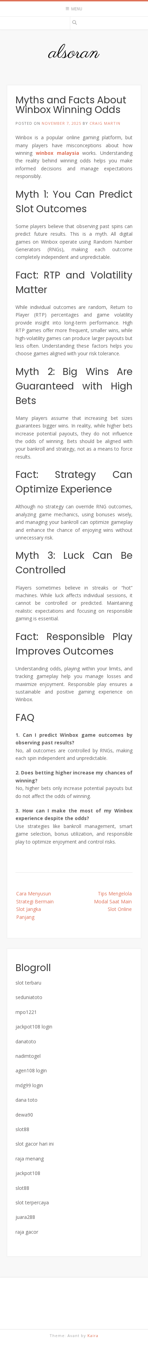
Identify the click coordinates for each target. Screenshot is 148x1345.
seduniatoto (28, 997)
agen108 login (31, 1070)
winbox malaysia (57, 153)
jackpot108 (27, 1173)
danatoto (25, 1041)
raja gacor (26, 1232)
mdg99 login (29, 1085)
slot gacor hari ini (34, 1143)
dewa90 (24, 1114)
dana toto (26, 1100)
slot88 (22, 1129)
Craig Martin (104, 123)
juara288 (25, 1217)
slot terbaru (28, 982)
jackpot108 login (33, 1026)
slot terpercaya (32, 1202)
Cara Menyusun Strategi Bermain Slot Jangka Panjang (35, 905)
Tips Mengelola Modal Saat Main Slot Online (113, 901)
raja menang (29, 1158)
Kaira (92, 1335)
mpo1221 (26, 1012)
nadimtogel (28, 1056)
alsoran (74, 53)
